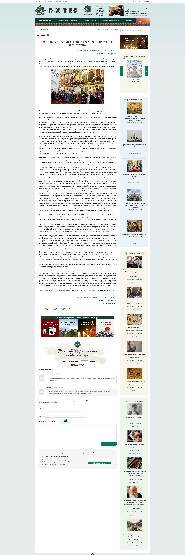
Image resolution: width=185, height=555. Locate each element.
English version (101, 14)
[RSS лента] (63, 1)
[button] (115, 16)
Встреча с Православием (67, 21)
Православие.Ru (54, 403)
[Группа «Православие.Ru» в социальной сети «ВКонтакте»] (36, 1)
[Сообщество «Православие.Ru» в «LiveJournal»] (48, 1)
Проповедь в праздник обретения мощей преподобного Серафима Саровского (134, 205)
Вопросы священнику (111, 21)
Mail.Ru (57, 407)
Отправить (109, 444)
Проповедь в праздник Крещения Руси (134, 234)
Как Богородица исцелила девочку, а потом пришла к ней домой (134, 472)
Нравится (43, 35)
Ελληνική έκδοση (101, 7)
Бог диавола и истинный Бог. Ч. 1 (134, 382)
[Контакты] (66, 1)
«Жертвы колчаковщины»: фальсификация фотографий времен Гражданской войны (134, 535)
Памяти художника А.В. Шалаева (134, 355)
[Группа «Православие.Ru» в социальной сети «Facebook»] (42, 1)
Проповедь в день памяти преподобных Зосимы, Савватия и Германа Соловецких (134, 118)
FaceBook (47, 407)
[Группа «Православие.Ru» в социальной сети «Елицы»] (54, 1)
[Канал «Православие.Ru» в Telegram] (57, 1)
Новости (129, 21)
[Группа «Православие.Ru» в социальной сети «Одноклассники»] (39, 1)
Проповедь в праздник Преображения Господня (134, 175)
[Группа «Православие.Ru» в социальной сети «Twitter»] (45, 1)
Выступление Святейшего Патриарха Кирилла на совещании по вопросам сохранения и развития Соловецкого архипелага (134, 147)
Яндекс (54, 407)
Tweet (38, 35)
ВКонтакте (51, 407)
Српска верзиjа (101, 10)
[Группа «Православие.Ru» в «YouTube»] (51, 1)
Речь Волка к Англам (134, 328)
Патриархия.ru (111, 53)
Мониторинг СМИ (46, 29)
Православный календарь (87, 15)
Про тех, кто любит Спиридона (134, 444)
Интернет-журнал (90, 21)
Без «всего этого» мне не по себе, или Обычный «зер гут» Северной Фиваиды (134, 272)
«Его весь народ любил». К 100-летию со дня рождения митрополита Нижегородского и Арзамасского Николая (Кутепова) (134, 503)
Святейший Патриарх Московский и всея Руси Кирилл (96, 50)
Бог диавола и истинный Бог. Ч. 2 (134, 301)
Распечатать (116, 29)
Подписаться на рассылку (143, 1)
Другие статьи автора (136, 100)
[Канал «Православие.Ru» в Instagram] (60, 1)
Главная (38, 29)
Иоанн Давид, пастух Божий (134, 417)
